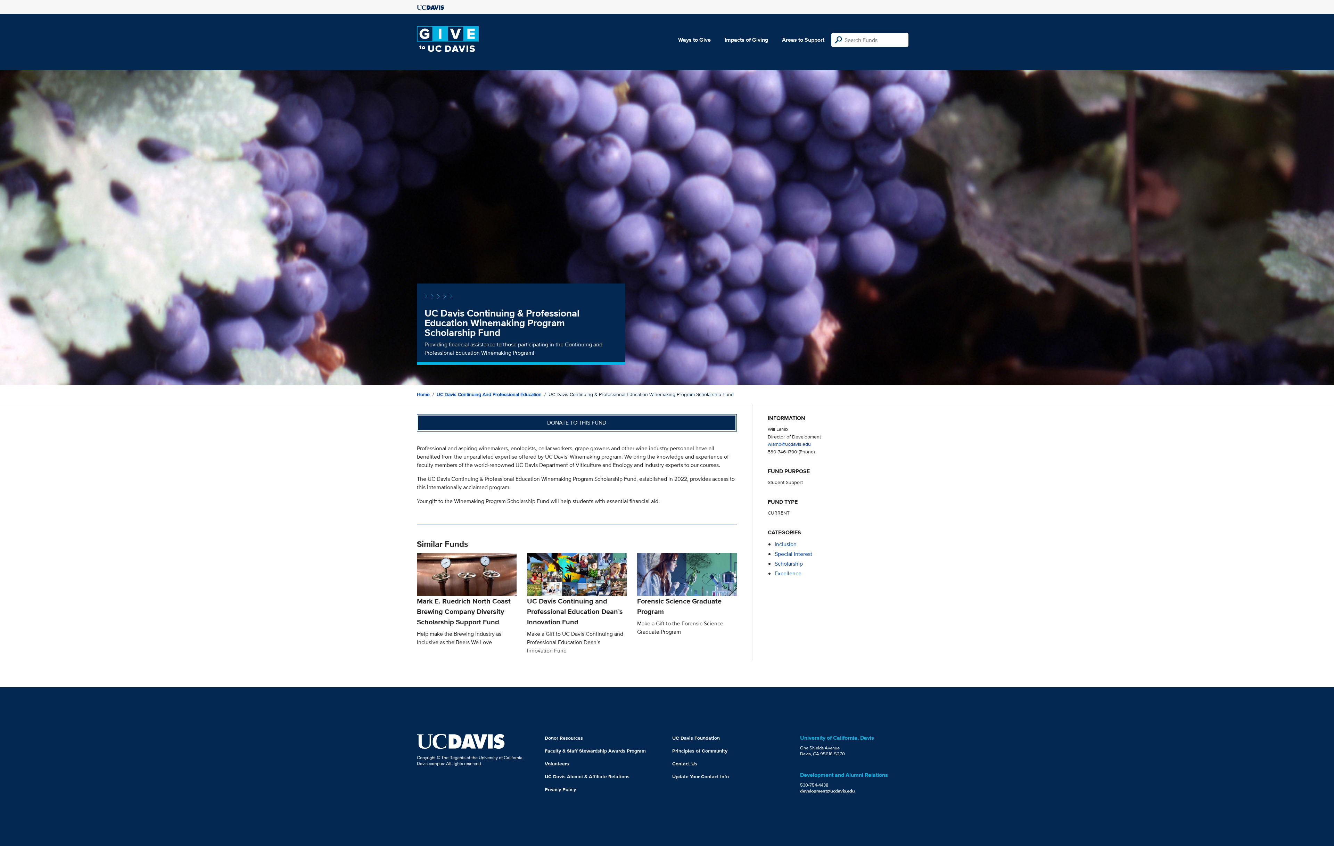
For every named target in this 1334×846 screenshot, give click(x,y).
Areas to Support (803, 40)
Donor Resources (564, 737)
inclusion (786, 544)
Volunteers (557, 763)
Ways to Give (694, 40)
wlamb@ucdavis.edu (789, 443)
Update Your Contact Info (700, 776)
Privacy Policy (560, 789)
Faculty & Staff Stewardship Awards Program (595, 750)
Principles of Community (699, 750)
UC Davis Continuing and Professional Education (489, 394)
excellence (788, 573)
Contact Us (684, 763)
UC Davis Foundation (696, 737)
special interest (793, 554)
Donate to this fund (576, 423)
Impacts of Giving (746, 40)
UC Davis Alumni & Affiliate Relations (587, 776)
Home (423, 394)
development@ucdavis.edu (827, 791)
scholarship (789, 564)
